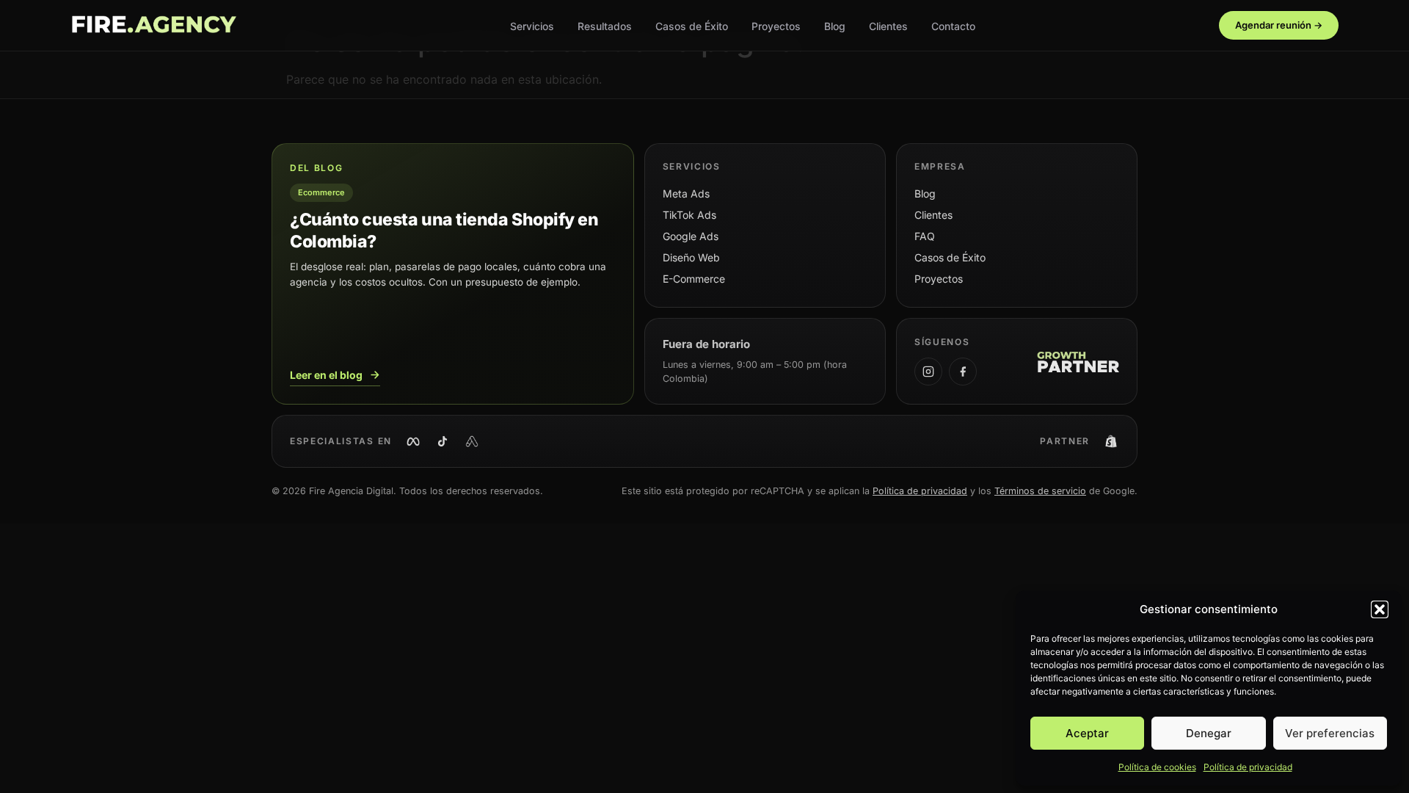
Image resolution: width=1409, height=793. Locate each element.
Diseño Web (691, 257)
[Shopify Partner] (1111, 441)
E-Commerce (694, 278)
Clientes (888, 26)
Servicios (532, 26)
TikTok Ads (689, 215)
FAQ (924, 236)
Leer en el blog (326, 375)
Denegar (1208, 733)
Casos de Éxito (691, 26)
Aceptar (1087, 733)
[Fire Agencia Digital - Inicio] (153, 25)
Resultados (605, 26)
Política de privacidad (1248, 766)
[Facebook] (963, 371)
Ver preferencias (1330, 733)
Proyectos (776, 26)
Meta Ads (686, 193)
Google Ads (690, 236)
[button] (1379, 609)
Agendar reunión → (1278, 25)
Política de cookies (1157, 766)
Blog (834, 26)
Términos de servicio (1040, 490)
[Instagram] (928, 371)
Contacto (953, 26)
